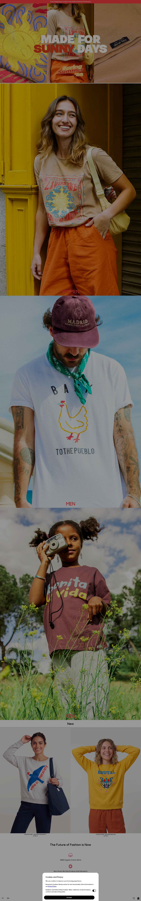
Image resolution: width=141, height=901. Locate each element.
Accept (69, 897)
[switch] (94, 891)
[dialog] (70, 887)
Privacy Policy (52, 886)
